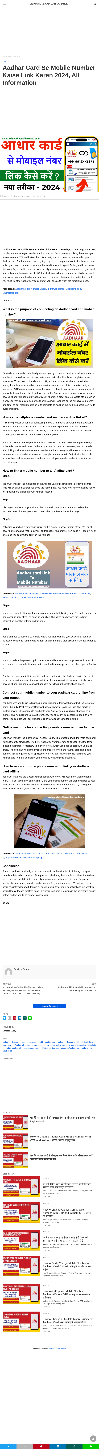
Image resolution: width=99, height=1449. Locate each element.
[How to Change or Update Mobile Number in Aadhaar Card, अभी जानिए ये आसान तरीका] (21, 1322)
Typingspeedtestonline (14, 857)
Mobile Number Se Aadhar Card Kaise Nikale (39, 853)
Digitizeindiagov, (74, 289)
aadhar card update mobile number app (38, 1042)
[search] (94, 3)
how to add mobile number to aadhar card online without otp (71, 1045)
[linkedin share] (19, 1018)
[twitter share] (4, 1018)
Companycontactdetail (75, 853)
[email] (24, 1446)
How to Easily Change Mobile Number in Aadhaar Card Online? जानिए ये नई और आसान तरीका (67, 1266)
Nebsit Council (10, 597)
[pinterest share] (14, 1018)
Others (17, 56)
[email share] (9, 1018)
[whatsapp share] (25, 1018)
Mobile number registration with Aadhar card (60, 1048)
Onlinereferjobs (10, 293)
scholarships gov (35, 857)
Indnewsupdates (56, 289)
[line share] (30, 1018)
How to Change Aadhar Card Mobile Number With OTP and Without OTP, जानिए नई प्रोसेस (67, 1213)
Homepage (7, 56)
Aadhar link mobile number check (29, 1045)
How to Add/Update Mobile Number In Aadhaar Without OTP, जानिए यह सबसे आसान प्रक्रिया (66, 1294)
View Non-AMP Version (57, 1348)
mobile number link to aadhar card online (22, 1048)
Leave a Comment (50, 1006)
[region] (49, 30)
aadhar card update (11, 1042)
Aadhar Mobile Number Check (30, 289)
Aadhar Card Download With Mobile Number (38, 593)
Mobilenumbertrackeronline (76, 593)
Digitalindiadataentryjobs (31, 597)
